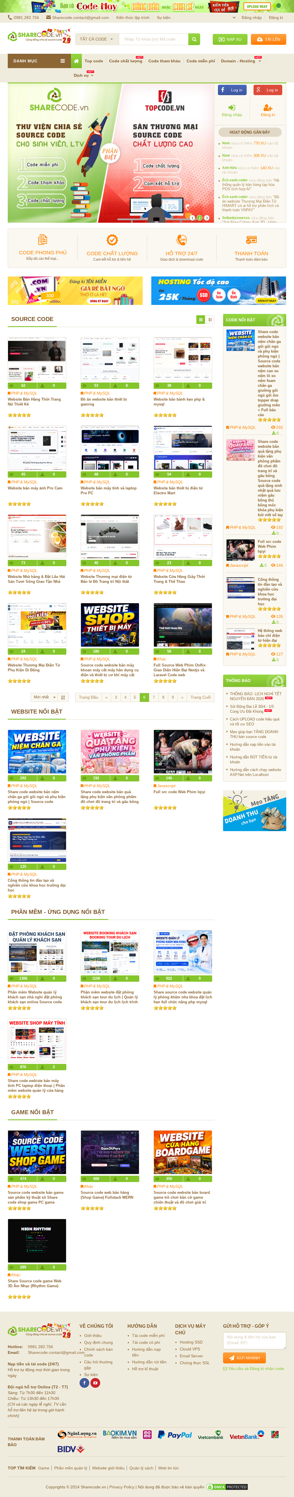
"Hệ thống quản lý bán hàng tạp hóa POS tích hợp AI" (250, 201)
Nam (226, 160)
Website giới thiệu (108, 1468)
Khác (161, 659)
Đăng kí (276, 17)
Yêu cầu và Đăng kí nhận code (255, 1368)
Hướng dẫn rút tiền (149, 1362)
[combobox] (97, 37)
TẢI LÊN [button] (271, 39)
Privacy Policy (121, 1487)
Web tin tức (168, 1468)
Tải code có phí (146, 1342)
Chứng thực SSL (195, 1362)
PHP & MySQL (24, 393)
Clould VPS (190, 1349)
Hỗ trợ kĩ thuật (145, 1369)
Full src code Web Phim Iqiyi (269, 546)
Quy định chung (98, 1342)
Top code (94, 61)
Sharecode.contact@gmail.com (80, 17)
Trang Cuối (201, 697)
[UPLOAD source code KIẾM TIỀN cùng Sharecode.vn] (147, 6)
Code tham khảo (164, 61)
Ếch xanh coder (235, 197)
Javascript (166, 785)
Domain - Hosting (238, 61)
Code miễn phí (201, 61)
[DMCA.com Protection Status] (227, 1487)
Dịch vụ (81, 75)
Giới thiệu (93, 1335)
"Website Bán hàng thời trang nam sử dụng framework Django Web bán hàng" (251, 147)
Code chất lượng (125, 61)
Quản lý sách (141, 1468)
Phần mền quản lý (70, 1468)
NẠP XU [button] (233, 39)
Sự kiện (164, 17)
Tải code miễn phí (148, 1335)
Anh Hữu (229, 184)
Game (43, 1468)
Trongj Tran (231, 143)
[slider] (19, 415)
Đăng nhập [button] (252, 17)
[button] (232, 108)
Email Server (191, 1356)
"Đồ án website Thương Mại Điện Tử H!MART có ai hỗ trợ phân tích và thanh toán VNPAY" (250, 220)
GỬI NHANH (247, 1358)
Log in (236, 90)
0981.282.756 (26, 17)
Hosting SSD (191, 1342)
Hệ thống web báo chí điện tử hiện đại (270, 636)
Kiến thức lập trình (133, 17)
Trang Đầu (88, 697)
